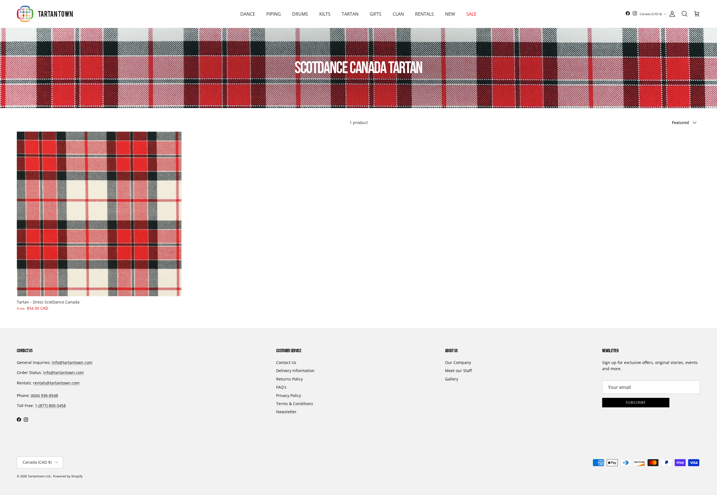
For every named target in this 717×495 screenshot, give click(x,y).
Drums (300, 14)
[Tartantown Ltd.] (45, 14)
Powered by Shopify (68, 476)
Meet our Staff (458, 370)
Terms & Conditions (294, 403)
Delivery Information (295, 370)
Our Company (458, 362)
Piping (273, 14)
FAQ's (281, 387)
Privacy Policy (288, 395)
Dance (247, 14)
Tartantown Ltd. (39, 476)
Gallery (451, 379)
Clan (398, 14)
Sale (471, 14)
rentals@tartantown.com (56, 383)
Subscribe (636, 402)
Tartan (350, 14)
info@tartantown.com (72, 362)
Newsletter (286, 411)
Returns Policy (289, 379)
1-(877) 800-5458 (50, 405)
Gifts (375, 14)
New (450, 14)
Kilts (324, 14)
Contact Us (286, 362)
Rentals (424, 14)
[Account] (671, 14)
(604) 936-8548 (44, 395)
